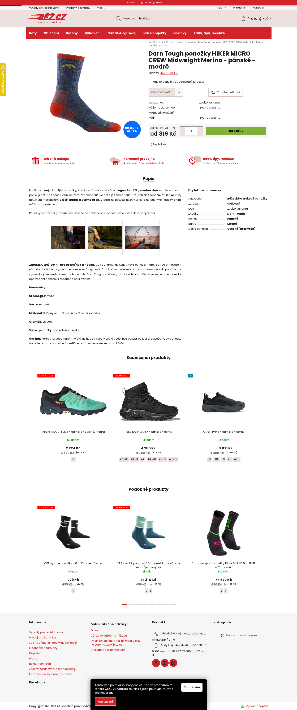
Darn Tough (236, 214)
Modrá (232, 224)
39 (223, 459)
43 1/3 (134, 459)
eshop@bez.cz (153, 2)
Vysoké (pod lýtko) (241, 229)
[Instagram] (165, 663)
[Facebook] (156, 663)
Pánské (232, 219)
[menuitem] (33, 33)
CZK (219, 7)
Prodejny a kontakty (78, 8)
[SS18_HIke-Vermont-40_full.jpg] (68, 232)
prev (32, 422)
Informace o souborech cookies (50, 674)
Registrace (258, 7)
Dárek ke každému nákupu (109, 636)
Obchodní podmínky (43, 648)
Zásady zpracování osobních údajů (52, 669)
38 (73, 459)
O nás (94, 630)
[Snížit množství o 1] (182, 131)
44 (142, 459)
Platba (33, 659)
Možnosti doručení (161, 113)
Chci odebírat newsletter (108, 650)
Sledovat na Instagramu (242, 635)
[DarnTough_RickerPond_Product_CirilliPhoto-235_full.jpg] (105, 232)
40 (229, 459)
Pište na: (131, 2)
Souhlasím (192, 687)
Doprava (35, 653)
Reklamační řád (40, 664)
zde (111, 693)
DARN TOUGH (169, 73)
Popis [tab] (148, 178)
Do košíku (236, 131)
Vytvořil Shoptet (257, 706)
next (265, 422)
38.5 (216, 459)
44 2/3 (152, 459)
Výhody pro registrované (44, 8)
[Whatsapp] (173, 663)
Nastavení (105, 702)
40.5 (236, 459)
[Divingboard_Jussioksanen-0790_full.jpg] (142, 232)
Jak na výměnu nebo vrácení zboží (53, 643)
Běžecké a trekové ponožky (247, 199)
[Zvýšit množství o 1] (200, 131)
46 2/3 (173, 459)
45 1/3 (162, 459)
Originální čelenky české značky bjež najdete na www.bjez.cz (115, 643)
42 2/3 (124, 459)
